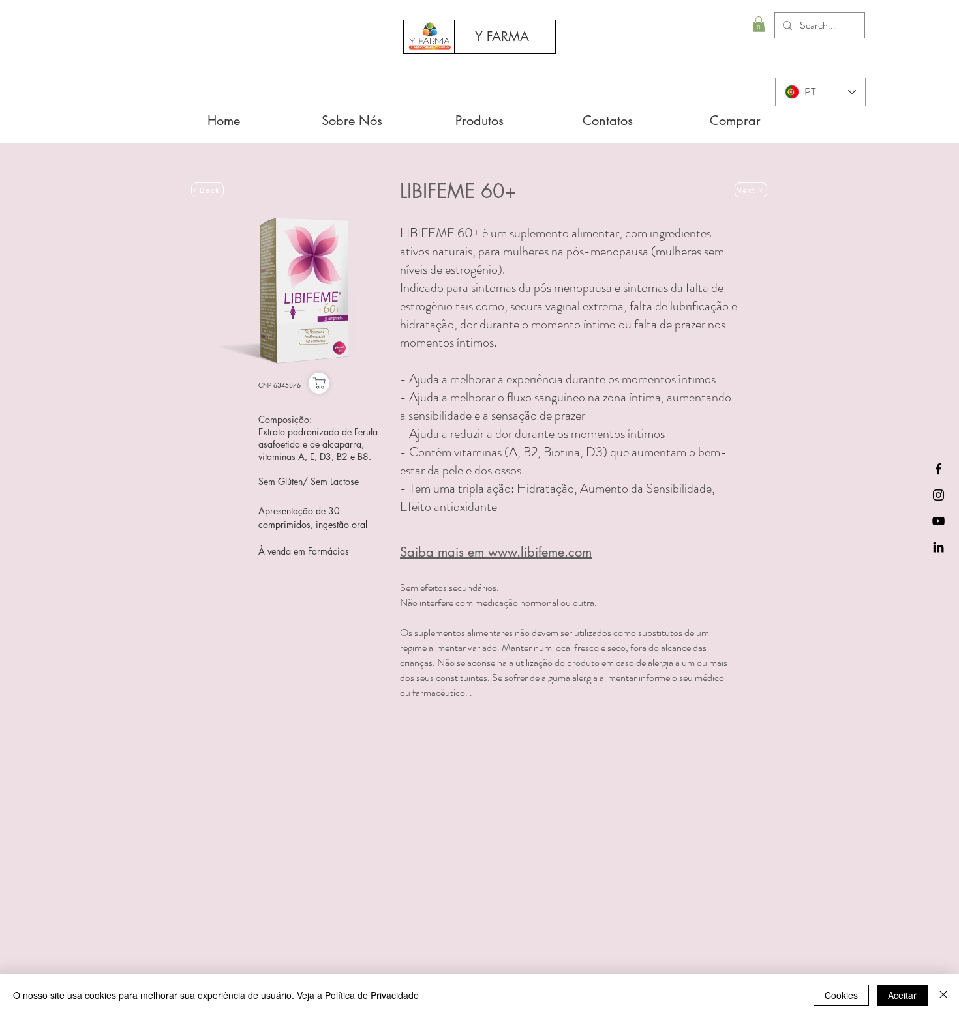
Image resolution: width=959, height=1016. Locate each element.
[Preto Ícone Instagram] (938, 494)
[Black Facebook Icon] (938, 468)
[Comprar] (319, 383)
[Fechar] (943, 995)
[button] (758, 24)
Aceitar (902, 995)
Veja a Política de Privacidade (358, 995)
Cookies (841, 995)
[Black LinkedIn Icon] (938, 547)
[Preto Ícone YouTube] (938, 521)
